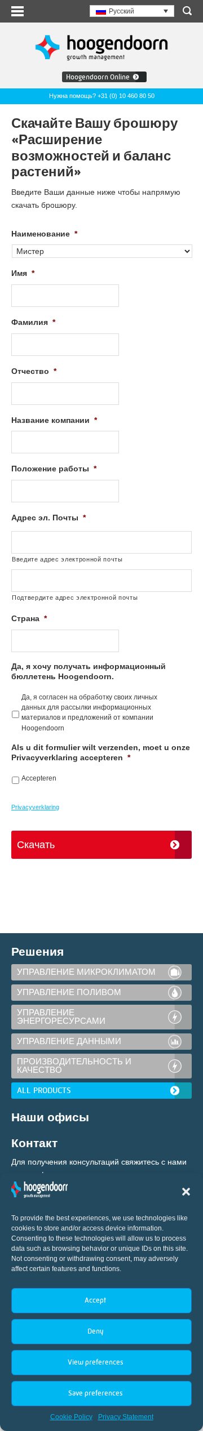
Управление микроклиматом (86, 972)
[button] (186, 1191)
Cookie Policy (71, 1417)
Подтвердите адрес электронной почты (75, 597)
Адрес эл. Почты (48, 517)
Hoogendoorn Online (98, 77)
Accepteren (38, 778)
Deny (95, 1331)
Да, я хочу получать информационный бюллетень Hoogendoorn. (88, 671)
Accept (95, 1300)
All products (44, 1090)
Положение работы (53, 468)
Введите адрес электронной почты (67, 559)
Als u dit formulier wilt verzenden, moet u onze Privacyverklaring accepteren (100, 752)
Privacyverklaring (35, 807)
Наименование (44, 233)
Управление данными (69, 1041)
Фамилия (33, 322)
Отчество (33, 371)
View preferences (95, 1362)
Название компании (54, 420)
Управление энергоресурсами (61, 1017)
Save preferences (95, 1393)
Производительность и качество (74, 1065)
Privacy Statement (125, 1417)
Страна (29, 618)
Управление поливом (69, 992)
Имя (22, 273)
